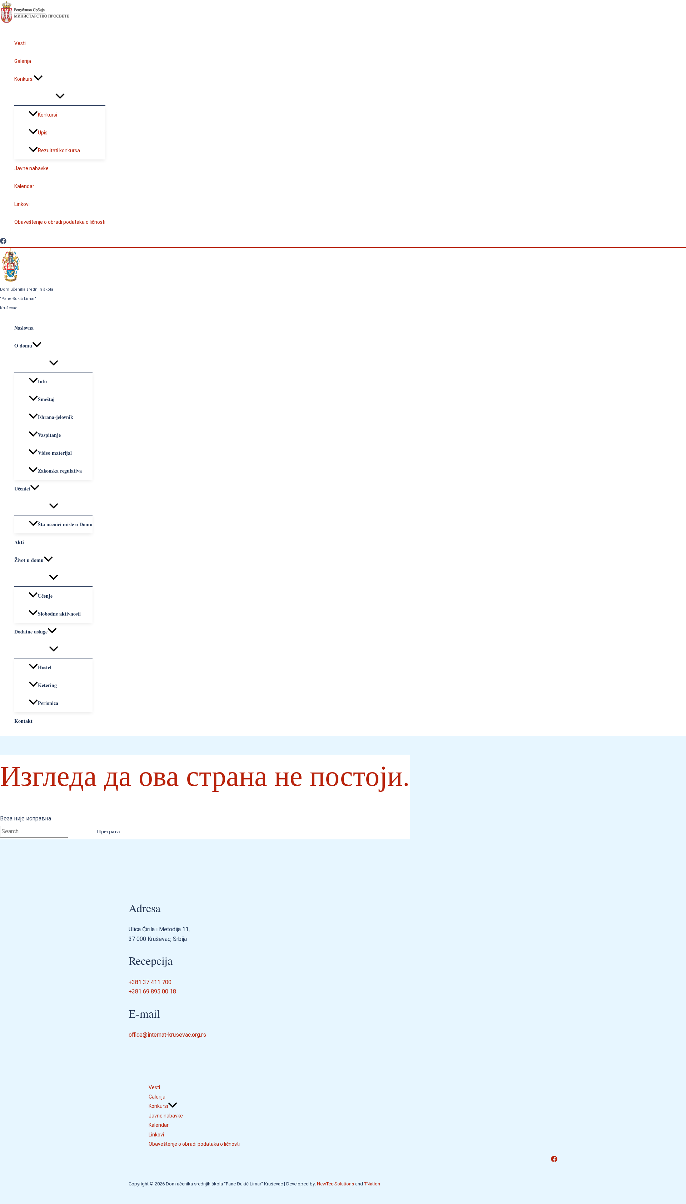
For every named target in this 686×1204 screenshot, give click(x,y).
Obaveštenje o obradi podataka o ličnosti (59, 222)
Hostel (44, 667)
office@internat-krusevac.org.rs (167, 1034)
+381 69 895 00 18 (152, 991)
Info (42, 381)
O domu (23, 345)
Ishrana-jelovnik (55, 417)
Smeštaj (46, 399)
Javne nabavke (31, 168)
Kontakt (23, 721)
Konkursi (24, 79)
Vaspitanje (49, 435)
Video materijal (55, 453)
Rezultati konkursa (59, 150)
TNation (372, 1183)
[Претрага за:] (44, 831)
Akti (19, 542)
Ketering (47, 685)
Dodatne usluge (31, 631)
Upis (43, 132)
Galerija (22, 61)
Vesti (20, 43)
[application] (38, 79)
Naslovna (24, 327)
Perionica (48, 703)
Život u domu (29, 560)
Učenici (22, 488)
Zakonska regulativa (60, 470)
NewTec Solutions (335, 1183)
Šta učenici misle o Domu (65, 524)
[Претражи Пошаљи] (78, 831)
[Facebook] (3, 242)
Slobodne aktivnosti (59, 613)
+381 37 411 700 (150, 982)
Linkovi (22, 204)
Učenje (45, 595)
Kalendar (24, 186)
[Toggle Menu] (59, 96)
